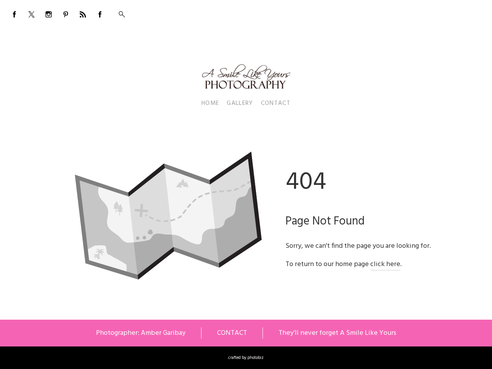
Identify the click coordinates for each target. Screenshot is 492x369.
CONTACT (232, 333)
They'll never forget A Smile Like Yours (337, 333)
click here (385, 264)
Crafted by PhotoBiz (246, 357)
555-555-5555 (466, 12)
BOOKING (432, 12)
